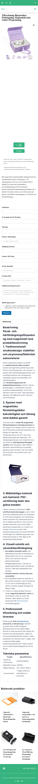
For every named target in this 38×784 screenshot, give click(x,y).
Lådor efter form (8, 159)
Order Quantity (7, 266)
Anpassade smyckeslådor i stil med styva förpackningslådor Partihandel (28, 717)
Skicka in (6, 313)
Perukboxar (28, 169)
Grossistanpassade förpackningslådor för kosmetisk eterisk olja (9, 753)
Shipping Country (8, 247)
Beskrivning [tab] (7, 322)
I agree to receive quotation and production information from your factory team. (20, 307)
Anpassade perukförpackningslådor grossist (15, 167)
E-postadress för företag (11, 217)
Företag (5, 227)
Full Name (5, 207)
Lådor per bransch (18, 159)
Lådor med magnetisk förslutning (12, 161)
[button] (35, 2)
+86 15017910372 (29, 768)
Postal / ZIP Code (8, 256)
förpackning (13, 529)
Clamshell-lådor (27, 159)
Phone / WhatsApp (9, 237)
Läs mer (6, 762)
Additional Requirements (11, 286)
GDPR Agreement (9, 303)
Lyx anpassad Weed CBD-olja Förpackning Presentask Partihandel (27, 754)
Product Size (6, 276)
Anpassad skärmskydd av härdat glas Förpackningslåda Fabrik (9, 717)
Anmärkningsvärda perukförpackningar (14, 169)
